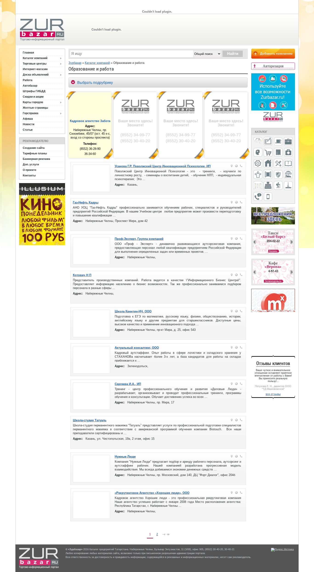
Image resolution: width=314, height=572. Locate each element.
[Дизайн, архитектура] (268, 142)
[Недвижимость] (268, 164)
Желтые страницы (35, 107)
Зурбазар (75, 63)
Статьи (27, 129)
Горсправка (30, 113)
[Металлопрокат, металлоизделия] (258, 164)
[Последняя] (168, 535)
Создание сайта (34, 148)
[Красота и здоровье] (258, 153)
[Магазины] (268, 153)
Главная (28, 52)
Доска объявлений (36, 74)
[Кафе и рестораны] (278, 142)
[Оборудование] (278, 164)
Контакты (29, 175)
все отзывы (273, 394)
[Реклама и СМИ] (258, 186)
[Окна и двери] (268, 175)
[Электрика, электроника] (268, 197)
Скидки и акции (33, 96)
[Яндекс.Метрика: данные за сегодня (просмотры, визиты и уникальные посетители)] (282, 550)
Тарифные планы (35, 153)
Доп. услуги (31, 164)
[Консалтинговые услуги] (288, 142)
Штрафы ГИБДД (34, 91)
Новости (28, 124)
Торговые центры (34, 63)
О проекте (29, 170)
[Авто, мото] (258, 142)
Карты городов (33, 102)
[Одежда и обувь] (258, 175)
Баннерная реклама (36, 159)
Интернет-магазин (35, 69)
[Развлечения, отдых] (288, 175)
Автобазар (30, 85)
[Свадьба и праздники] (268, 186)
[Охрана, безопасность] (278, 175)
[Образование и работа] (288, 164)
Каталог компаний (35, 58)
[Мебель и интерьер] (278, 152)
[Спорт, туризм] (278, 186)
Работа (27, 80)
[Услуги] (258, 197)
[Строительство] (288, 186)
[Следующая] (164, 535)
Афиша (28, 118)
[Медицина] (288, 153)
